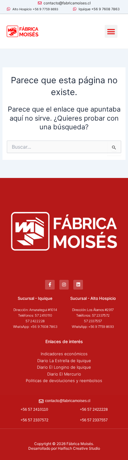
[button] (111, 31)
